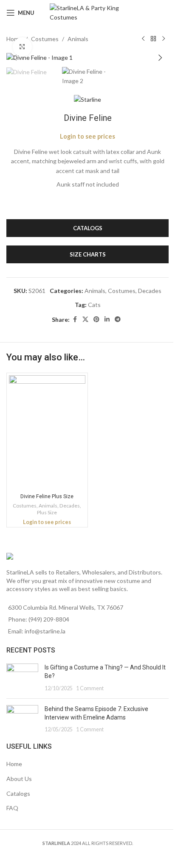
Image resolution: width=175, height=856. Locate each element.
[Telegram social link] (117, 319)
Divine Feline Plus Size (46, 496)
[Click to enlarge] (22, 46)
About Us (19, 778)
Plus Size (47, 512)
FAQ (12, 807)
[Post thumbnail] (22, 678)
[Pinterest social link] (96, 319)
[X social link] (85, 319)
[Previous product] (143, 39)
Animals (78, 38)
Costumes (45, 38)
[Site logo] (88, 12)
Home (14, 763)
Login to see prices (87, 136)
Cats (94, 304)
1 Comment (90, 688)
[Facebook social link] (75, 319)
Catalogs (18, 793)
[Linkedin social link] (107, 319)
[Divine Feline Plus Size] (47, 432)
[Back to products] (153, 39)
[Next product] (163, 39)
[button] (14, 57)
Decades (149, 290)
